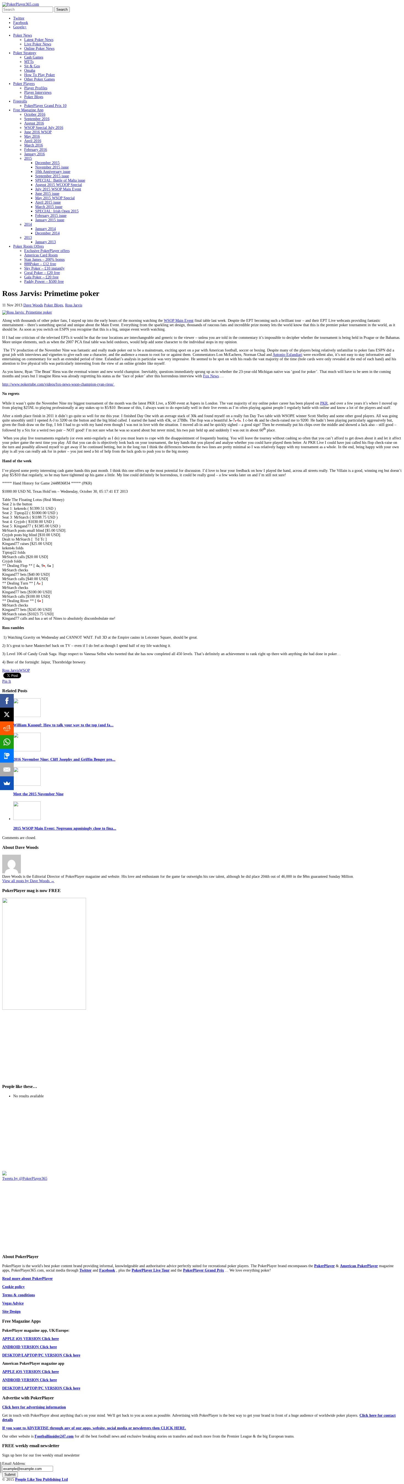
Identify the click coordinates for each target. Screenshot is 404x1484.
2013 (28, 238)
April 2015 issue (48, 202)
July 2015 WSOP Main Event (58, 189)
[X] (7, 714)
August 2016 (34, 123)
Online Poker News (39, 48)
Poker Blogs (33, 97)
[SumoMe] (7, 783)
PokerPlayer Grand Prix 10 (45, 106)
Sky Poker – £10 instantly (44, 268)
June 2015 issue (47, 194)
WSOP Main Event (178, 321)
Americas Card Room (41, 255)
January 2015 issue (49, 220)
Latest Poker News (38, 40)
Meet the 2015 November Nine (38, 794)
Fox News (211, 376)
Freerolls (20, 101)
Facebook (20, 23)
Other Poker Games (39, 79)
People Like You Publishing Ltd (41, 1479)
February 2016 (35, 150)
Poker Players (24, 84)
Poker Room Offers (28, 246)
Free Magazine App (28, 110)
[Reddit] (7, 728)
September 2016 (36, 119)
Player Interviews (37, 92)
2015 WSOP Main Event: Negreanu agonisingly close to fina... (64, 828)
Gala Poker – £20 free (41, 277)
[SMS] (7, 756)
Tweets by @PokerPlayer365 (24, 1178)
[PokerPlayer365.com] (20, 4)
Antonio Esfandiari (287, 355)
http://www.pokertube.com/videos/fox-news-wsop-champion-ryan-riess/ (58, 384)
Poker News (22, 35)
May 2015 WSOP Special (55, 198)
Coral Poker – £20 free (42, 273)
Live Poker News (37, 44)
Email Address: (14, 1463)
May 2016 (32, 136)
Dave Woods (33, 305)
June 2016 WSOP (38, 132)
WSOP (24, 670)
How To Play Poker (39, 75)
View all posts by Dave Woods (28, 881)
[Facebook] (7, 701)
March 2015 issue (48, 207)
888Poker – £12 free (40, 264)
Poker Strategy (24, 53)
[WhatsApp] (7, 742)
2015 (28, 158)
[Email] (7, 769)
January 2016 (34, 154)
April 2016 (32, 141)
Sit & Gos (32, 66)
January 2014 (45, 229)
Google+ (20, 27)
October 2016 (34, 114)
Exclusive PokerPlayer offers (47, 251)
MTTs (29, 62)
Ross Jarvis (73, 305)
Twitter (18, 18)
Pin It (6, 681)
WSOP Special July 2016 (43, 128)
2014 (28, 224)
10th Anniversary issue (52, 172)
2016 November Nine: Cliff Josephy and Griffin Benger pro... (64, 759)
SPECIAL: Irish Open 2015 (57, 211)
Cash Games (33, 57)
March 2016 (33, 145)
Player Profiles (35, 88)
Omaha (29, 70)
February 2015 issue (51, 216)
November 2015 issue (52, 167)
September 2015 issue (52, 176)
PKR (324, 403)
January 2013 (45, 242)
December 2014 (47, 233)
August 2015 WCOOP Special (58, 185)
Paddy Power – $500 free (44, 281)
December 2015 (47, 163)
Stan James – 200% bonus (44, 260)
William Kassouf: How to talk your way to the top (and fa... (63, 725)
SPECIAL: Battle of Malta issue (60, 180)
